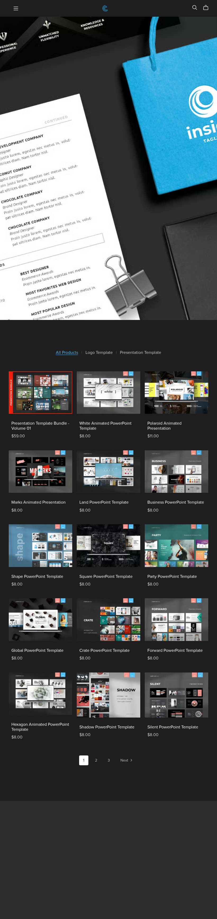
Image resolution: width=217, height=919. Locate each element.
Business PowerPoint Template (175, 502)
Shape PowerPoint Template (37, 576)
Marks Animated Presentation (38, 502)
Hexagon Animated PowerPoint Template (40, 727)
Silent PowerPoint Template (172, 727)
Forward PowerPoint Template (175, 650)
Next (124, 760)
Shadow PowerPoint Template (106, 727)
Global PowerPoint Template (37, 650)
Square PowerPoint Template (106, 576)
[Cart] (208, 7)
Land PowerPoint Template (104, 502)
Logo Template (99, 352)
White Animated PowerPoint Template (105, 426)
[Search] (194, 7)
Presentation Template (140, 352)
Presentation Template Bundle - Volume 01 (40, 426)
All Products (67, 352)
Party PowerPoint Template (172, 576)
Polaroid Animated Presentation (164, 426)
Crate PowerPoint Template (104, 650)
